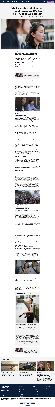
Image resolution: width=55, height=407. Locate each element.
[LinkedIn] (4, 395)
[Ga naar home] (27, 2)
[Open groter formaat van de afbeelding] (27, 104)
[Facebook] (3, 395)
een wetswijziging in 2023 (34, 162)
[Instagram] (1, 395)
